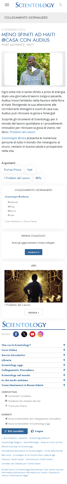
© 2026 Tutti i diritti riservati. (33, 469)
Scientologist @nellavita (17, 196)
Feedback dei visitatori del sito (24, 401)
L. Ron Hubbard (9, 438)
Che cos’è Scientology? (16, 345)
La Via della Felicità (53, 450)
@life (38, 178)
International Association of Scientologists (22, 450)
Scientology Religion (12, 442)
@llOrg (11, 206)
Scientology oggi (12, 365)
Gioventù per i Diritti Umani (39, 459)
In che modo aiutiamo (15, 380)
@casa (11, 215)
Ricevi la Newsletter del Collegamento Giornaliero (34, 418)
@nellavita (13, 202)
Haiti (29, 170)
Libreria (6, 360)
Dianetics (23, 438)
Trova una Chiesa (17, 406)
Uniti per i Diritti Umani (13, 459)
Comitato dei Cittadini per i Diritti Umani (21, 463)
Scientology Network (39, 438)
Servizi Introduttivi (13, 355)
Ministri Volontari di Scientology (17, 446)
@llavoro (12, 211)
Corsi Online (9, 350)
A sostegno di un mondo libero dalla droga (34, 455)
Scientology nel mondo (16, 375)
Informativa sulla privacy (13, 472)
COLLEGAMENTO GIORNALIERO (33, 190)
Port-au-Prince (12, 170)
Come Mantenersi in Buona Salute (20, 221)
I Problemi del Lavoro (22, 132)
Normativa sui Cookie (37, 472)
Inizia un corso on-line (52, 442)
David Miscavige (31, 442)
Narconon (6, 455)
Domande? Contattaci (19, 396)
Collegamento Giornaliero (18, 370)
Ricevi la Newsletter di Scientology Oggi (29, 423)
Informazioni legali (19, 475)
